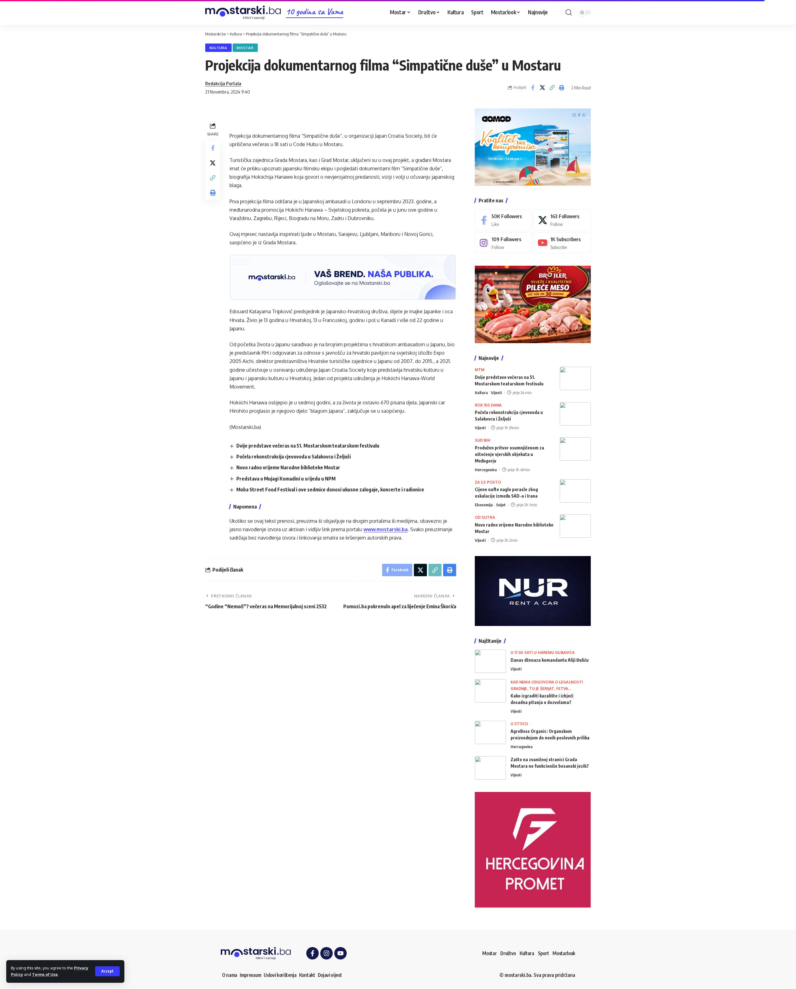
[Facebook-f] (312, 953)
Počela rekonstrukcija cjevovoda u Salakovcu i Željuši (293, 456)
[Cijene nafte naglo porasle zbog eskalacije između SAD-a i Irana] (575, 491)
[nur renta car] (533, 590)
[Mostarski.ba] (243, 13)
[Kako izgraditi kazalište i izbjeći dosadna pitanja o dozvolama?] (490, 690)
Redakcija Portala (223, 83)
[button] (107, 971)
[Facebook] (503, 220)
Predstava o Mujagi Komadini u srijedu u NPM (286, 479)
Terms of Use (45, 974)
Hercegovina (486, 469)
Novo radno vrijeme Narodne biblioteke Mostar (288, 467)
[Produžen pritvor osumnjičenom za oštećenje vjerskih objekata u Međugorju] (575, 449)
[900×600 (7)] (533, 146)
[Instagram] (503, 243)
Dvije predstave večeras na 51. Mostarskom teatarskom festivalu (307, 446)
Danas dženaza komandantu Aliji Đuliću (550, 660)
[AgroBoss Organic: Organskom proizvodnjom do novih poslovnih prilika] (490, 732)
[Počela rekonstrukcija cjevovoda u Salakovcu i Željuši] (575, 414)
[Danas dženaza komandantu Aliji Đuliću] (490, 661)
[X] (562, 220)
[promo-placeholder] (342, 277)
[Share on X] (542, 88)
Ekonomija (484, 504)
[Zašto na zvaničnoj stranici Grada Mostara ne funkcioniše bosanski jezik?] (490, 768)
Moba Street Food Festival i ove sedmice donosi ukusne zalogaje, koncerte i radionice (330, 489)
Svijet (501, 504)
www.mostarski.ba (385, 529)
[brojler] (533, 304)
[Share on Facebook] (532, 88)
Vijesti (496, 392)
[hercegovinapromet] (533, 849)
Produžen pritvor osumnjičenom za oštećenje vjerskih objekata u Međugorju (509, 454)
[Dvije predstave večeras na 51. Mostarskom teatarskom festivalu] (575, 378)
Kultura (218, 47)
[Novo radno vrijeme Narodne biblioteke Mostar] (575, 526)
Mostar (245, 47)
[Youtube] (562, 243)
